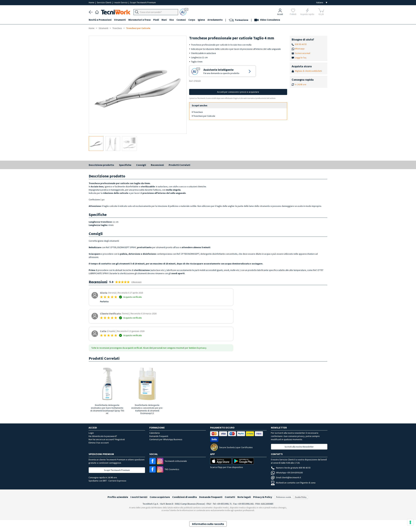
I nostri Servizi (121, 2)
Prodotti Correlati (179, 165)
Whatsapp (300, 48)
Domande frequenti (158, 436)
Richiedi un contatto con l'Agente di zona (295, 482)
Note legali (244, 497)
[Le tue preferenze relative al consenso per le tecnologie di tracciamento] (410, 522)
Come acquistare (160, 497)
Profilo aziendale (118, 497)
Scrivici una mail (302, 53)
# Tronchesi (197, 112)
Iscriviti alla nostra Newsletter (299, 446)
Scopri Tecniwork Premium (143, 2)
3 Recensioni (136, 282)
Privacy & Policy (262, 497)
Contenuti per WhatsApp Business (165, 439)
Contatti (230, 497)
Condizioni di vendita (184, 497)
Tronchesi (117, 28)
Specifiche (125, 165)
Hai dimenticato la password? (103, 436)
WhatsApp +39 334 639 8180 (289, 472)
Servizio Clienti (104, 2)
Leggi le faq (300, 57)
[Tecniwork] (97, 11)
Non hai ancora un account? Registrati (107, 439)
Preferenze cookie (283, 497)
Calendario (154, 432)
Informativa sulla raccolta (208, 524)
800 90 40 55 (301, 44)
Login (91, 432)
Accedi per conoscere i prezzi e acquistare (238, 91)
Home (92, 2)
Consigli (141, 165)
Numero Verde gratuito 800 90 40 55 (293, 467)
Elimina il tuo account (99, 442)
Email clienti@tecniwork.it (288, 477)
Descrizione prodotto (101, 165)
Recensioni (157, 165)
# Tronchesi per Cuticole (203, 115)
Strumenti (103, 28)
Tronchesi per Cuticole (138, 28)
